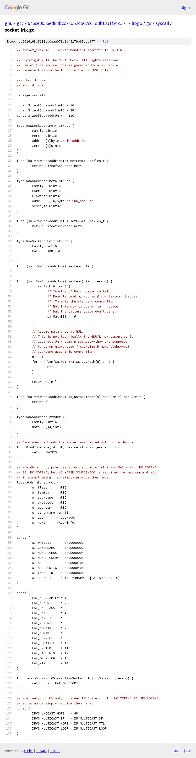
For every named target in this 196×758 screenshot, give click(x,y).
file (103, 41)
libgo (137, 23)
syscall (162, 23)
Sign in (186, 7)
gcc (20, 23)
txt (176, 750)
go (149, 23)
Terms (55, 750)
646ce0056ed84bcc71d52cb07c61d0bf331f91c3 (75, 23)
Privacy (41, 750)
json (187, 750)
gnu (9, 23)
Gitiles (28, 750)
